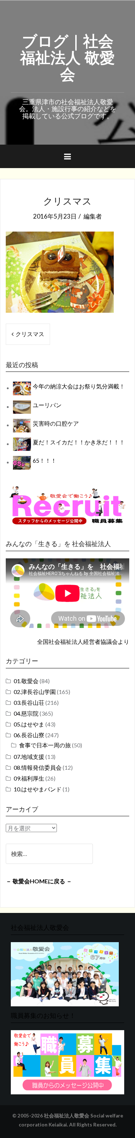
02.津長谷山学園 (35, 691)
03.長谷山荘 (29, 702)
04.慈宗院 (26, 713)
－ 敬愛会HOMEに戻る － (39, 881)
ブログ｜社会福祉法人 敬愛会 (67, 56)
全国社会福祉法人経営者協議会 (77, 641)
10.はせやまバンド (38, 789)
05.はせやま (29, 724)
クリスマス (29, 333)
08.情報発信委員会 (38, 767)
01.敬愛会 (26, 680)
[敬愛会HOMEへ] (65, 973)
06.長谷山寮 (29, 734)
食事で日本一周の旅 (45, 745)
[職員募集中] (67, 505)
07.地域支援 (29, 756)
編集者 (93, 216)
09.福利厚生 (29, 778)
